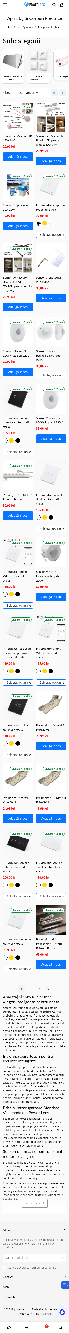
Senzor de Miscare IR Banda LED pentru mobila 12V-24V (49, 140)
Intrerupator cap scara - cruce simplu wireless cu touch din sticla (17, 653)
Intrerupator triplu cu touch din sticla (16, 727)
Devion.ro (46, 1313)
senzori (40, 1166)
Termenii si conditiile (43, 1267)
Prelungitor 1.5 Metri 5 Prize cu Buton (18, 497)
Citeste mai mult (34, 1203)
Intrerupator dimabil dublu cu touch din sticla (49, 499)
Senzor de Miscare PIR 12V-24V (17, 138)
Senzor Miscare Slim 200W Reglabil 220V (16, 353)
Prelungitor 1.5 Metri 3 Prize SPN (51, 800)
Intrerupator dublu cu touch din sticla (17, 941)
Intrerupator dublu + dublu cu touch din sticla (16, 867)
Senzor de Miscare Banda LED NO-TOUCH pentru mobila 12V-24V (17, 284)
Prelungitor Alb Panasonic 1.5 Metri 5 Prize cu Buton (50, 944)
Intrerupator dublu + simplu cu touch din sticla (49, 867)
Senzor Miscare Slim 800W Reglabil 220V (49, 420)
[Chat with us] (61, 1312)
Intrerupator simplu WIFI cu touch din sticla (48, 653)
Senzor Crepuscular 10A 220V (15, 207)
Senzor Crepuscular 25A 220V (48, 280)
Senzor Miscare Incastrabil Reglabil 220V (48, 576)
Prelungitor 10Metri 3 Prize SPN (50, 727)
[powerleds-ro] (34, 5)
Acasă (11, 27)
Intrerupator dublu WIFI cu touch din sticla (15, 576)
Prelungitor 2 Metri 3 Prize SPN (16, 800)
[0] (43, 1327)
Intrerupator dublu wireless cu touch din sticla (16, 422)
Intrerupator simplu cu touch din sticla (50, 207)
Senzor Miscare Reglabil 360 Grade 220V (48, 355)
